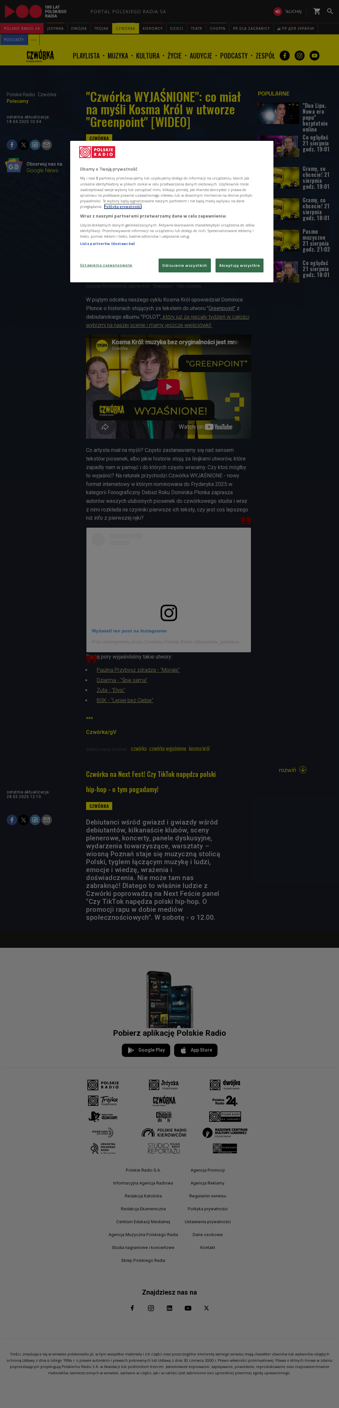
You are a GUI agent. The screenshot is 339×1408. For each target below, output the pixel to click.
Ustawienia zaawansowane (106, 265)
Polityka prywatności (123, 206)
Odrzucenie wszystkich (184, 265)
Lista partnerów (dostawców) (107, 243)
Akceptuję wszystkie (239, 265)
